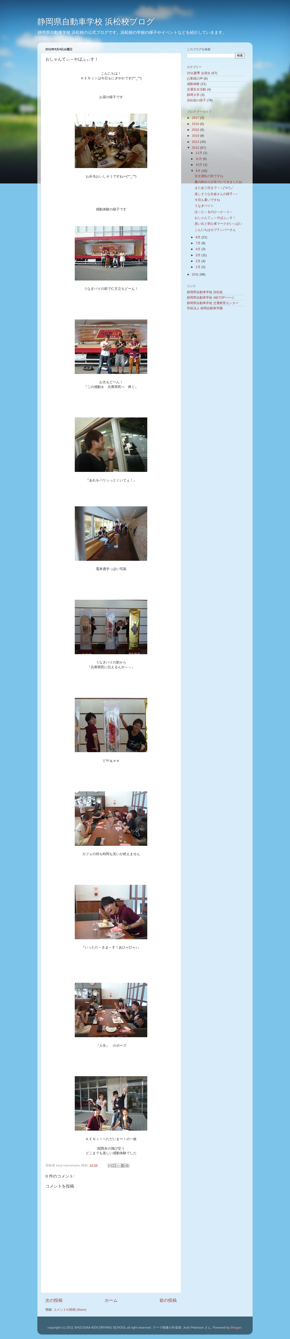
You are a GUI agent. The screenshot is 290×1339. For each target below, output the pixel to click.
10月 (199, 164)
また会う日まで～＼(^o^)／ (214, 188)
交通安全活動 (196, 89)
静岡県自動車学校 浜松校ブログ (96, 21)
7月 (198, 243)
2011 (196, 274)
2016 (196, 124)
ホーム (111, 1300)
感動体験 (193, 84)
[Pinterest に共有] (127, 1165)
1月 (198, 267)
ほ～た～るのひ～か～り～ (214, 212)
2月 (198, 261)
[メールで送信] (110, 1165)
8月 (198, 237)
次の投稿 (54, 1300)
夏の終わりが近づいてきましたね (218, 182)
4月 (198, 249)
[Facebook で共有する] (123, 1165)
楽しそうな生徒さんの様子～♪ (216, 194)
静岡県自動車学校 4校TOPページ (210, 297)
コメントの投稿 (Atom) (69, 1309)
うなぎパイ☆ (204, 205)
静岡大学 (193, 95)
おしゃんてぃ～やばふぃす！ (215, 218)
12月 (199, 153)
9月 (198, 171)
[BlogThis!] (114, 1165)
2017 (196, 118)
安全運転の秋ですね (209, 176)
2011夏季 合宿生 (198, 73)
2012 (196, 147)
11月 (199, 159)
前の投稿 (168, 1300)
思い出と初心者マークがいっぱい (218, 223)
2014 (196, 135)
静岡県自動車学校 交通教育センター (213, 303)
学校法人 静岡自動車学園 (205, 308)
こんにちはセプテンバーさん (215, 230)
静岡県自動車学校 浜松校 (205, 292)
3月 (198, 255)
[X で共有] (118, 1165)
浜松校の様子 (196, 100)
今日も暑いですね (207, 200)
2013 (196, 142)
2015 (196, 130)
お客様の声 (195, 78)
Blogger (236, 1327)
